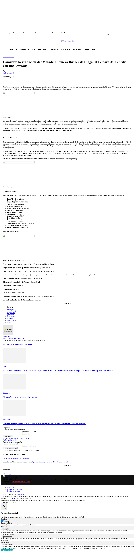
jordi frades (11, 316)
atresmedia (10, 309)
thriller (9, 322)
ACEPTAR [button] (12, 502)
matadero (10, 318)
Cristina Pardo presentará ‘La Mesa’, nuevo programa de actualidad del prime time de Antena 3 (44, 424)
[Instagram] (110, 31)
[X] (14, 80)
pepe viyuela (11, 320)
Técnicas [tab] (4, 519)
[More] (52, 80)
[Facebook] (107, 31)
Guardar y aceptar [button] (7, 550)
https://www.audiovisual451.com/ (14, 338)
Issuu (108, 34)
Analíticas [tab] (4, 527)
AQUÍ (14, 498)
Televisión (10, 57)
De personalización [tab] (7, 534)
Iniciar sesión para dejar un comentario (16, 458)
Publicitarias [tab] (5, 542)
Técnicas (6, 521)
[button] (129, 49)
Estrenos (6, 393)
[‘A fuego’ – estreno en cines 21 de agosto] (14, 391)
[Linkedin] (112, 31)
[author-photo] (8, 334)
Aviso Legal (11, 487)
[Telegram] (44, 80)
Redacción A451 (8, 73)
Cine (4, 366)
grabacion (10, 315)
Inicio (5, 57)
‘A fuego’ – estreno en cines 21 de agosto (20, 397)
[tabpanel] (67, 525)
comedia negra (12, 311)
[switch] (2, 528)
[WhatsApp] (21, 80)
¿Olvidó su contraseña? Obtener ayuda (16, 438)
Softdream (20, 495)
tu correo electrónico (29, 446)
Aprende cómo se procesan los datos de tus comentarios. (51, 462)
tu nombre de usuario (29, 432)
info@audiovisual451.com (21, 482)
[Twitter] (114, 31)
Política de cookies (13, 491)
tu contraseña (26, 434)
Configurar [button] (4, 502)
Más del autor (26, 344)
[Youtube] (117, 31)
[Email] (36, 80)
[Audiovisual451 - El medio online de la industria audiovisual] (67, 42)
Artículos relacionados (12, 344)
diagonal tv (11, 313)
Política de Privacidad (10, 440)
